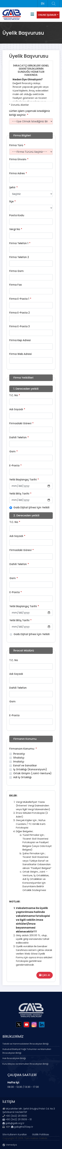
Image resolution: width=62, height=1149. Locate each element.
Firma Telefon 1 (18, 243)
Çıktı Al (45, 975)
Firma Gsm (16, 271)
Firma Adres (17, 173)
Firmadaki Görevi (20, 423)
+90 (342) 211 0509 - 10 (18, 1119)
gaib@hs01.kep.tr (23, 1126)
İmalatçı (18, 761)
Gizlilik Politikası (40, 1134)
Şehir (12, 187)
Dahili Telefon (18, 437)
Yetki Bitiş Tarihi (19, 493)
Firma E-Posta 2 (19, 312)
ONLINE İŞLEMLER (47, 14)
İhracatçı (19, 753)
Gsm (12, 451)
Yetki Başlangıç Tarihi (23, 479)
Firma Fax (15, 284)
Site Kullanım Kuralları (14, 1134)
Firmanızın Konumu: (22, 748)
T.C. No (13, 395)
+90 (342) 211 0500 (16, 1115)
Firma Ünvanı (17, 159)
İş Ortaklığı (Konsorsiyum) (30, 769)
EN (42, 4)
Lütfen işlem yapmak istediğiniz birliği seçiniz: (29, 113)
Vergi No (14, 229)
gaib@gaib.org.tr (14, 1123)
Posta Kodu (16, 215)
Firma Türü (16, 145)
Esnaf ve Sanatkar (25, 765)
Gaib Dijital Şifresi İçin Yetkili (31, 507)
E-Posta (14, 465)
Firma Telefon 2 (19, 257)
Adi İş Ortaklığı (22, 777)
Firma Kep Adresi (20, 340)
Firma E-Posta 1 (19, 298)
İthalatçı (18, 757)
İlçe (11, 201)
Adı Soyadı (16, 409)
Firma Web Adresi (20, 354)
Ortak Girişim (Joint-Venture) (32, 773)
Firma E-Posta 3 (19, 326)
